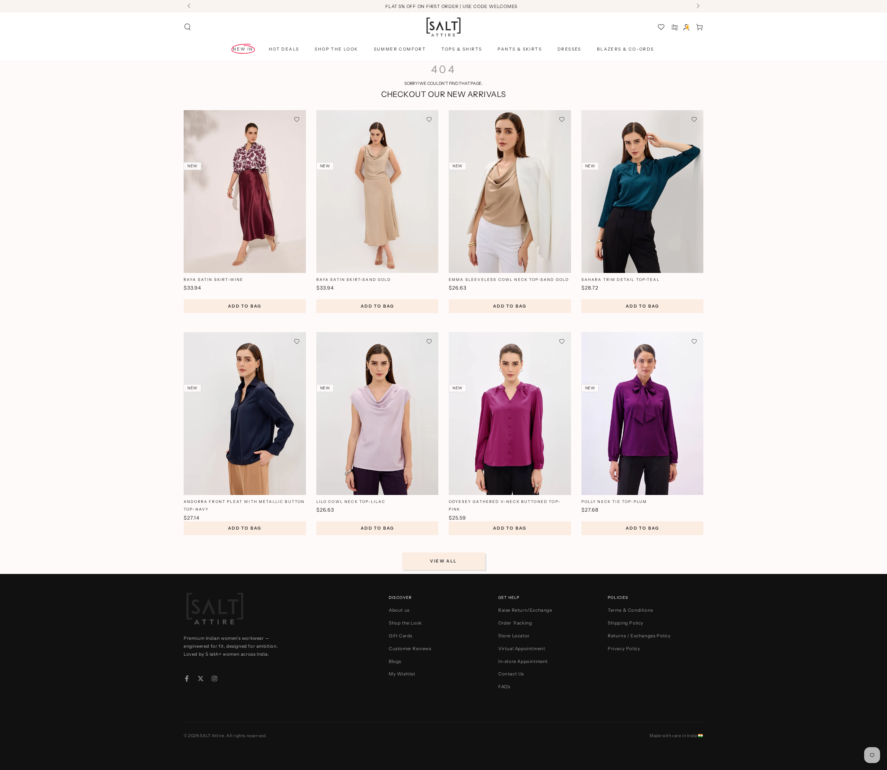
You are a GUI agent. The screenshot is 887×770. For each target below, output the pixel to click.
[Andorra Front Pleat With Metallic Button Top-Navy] (245, 413)
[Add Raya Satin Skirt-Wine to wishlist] (296, 119)
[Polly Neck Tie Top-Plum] (642, 413)
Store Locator (514, 635)
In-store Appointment (523, 661)
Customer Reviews (410, 648)
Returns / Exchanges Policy (639, 635)
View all (443, 561)
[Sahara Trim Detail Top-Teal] (642, 191)
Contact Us (511, 673)
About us (399, 610)
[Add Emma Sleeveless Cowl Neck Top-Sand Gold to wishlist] (562, 119)
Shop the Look (405, 623)
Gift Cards (400, 635)
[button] (187, 27)
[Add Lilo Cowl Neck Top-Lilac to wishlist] (429, 341)
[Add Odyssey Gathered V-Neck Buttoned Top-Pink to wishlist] (562, 341)
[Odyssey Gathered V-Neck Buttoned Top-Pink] (510, 413)
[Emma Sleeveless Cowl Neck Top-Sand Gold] (510, 191)
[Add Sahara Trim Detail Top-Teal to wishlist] (694, 119)
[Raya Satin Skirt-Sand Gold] (377, 191)
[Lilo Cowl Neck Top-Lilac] (377, 413)
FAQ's (504, 686)
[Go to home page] (444, 27)
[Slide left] (189, 6)
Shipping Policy (625, 623)
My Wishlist (402, 673)
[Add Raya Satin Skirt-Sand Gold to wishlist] (429, 119)
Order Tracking (515, 623)
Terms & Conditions (630, 610)
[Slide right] (697, 6)
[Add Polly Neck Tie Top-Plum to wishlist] (694, 341)
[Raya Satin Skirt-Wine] (245, 191)
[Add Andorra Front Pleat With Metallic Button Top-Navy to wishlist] (296, 341)
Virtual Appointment (521, 648)
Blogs (395, 661)
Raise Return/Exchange (525, 610)
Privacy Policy (624, 648)
